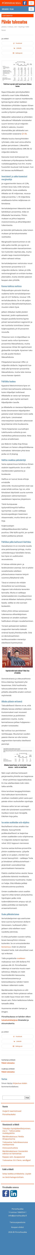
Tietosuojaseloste (17, 1222)
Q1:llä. (24, 133)
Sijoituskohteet (7, 15)
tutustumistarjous (9, 1020)
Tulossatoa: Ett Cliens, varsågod (16, 1160)
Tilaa (12, 9)
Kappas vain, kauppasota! (13, 1157)
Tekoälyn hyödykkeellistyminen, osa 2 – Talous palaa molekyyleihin (16, 1130)
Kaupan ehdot (17, 1227)
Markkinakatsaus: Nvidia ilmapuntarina (13, 1137)
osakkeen (21, 958)
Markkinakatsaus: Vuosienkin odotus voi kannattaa (15, 1152)
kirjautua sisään (20, 1083)
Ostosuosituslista (10, 1148)
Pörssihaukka (11, 3)
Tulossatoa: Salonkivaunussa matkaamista (15, 1143)
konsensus (6, 947)
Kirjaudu (5, 9)
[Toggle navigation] (31, 3)
